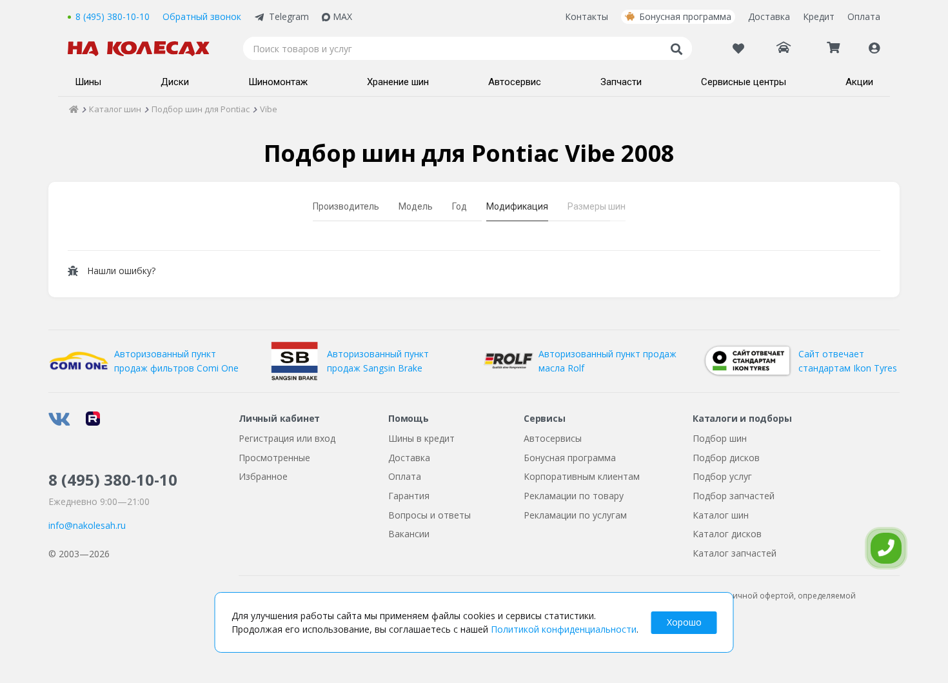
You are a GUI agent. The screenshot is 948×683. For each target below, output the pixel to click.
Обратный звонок (202, 16)
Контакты (586, 16)
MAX (342, 16)
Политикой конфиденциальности (564, 629)
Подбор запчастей (734, 496)
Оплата (863, 16)
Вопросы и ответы (429, 515)
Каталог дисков (727, 534)
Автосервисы (553, 438)
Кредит (818, 16)
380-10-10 (112, 479)
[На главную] (145, 48)
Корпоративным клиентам (582, 476)
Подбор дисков (726, 457)
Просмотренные (274, 457)
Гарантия (409, 496)
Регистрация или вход (287, 438)
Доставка (769, 16)
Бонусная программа (685, 16)
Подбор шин (720, 438)
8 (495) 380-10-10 (112, 16)
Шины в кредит (421, 438)
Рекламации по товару (574, 496)
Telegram (289, 16)
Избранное (263, 476)
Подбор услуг (722, 476)
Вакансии (409, 534)
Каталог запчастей (734, 553)
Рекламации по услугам (575, 515)
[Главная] (74, 109)
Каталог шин (721, 515)
